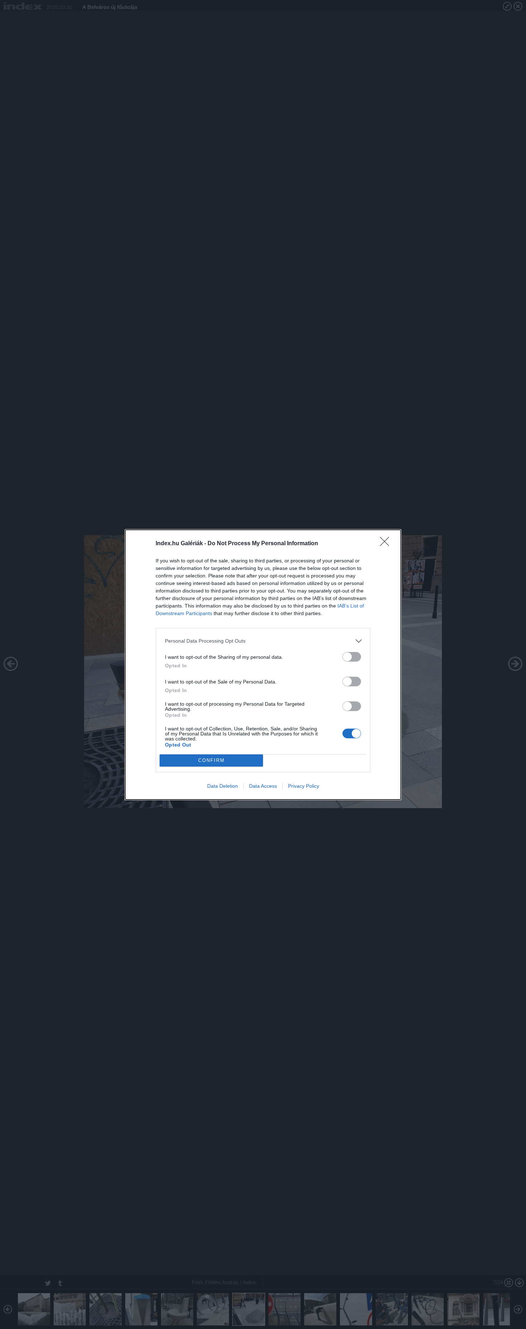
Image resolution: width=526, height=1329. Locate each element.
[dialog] (263, 665)
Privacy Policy (303, 786)
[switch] (351, 657)
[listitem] (263, 641)
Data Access (263, 786)
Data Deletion (222, 786)
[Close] (387, 544)
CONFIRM (211, 760)
